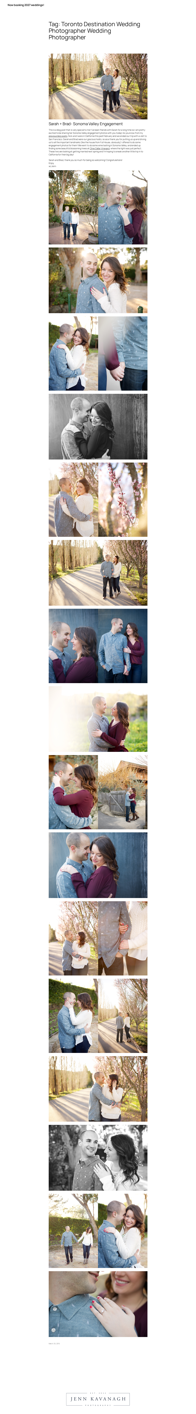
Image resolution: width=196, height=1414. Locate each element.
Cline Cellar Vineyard (99, 148)
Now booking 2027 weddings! (26, 5)
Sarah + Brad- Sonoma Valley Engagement (86, 124)
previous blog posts (58, 136)
